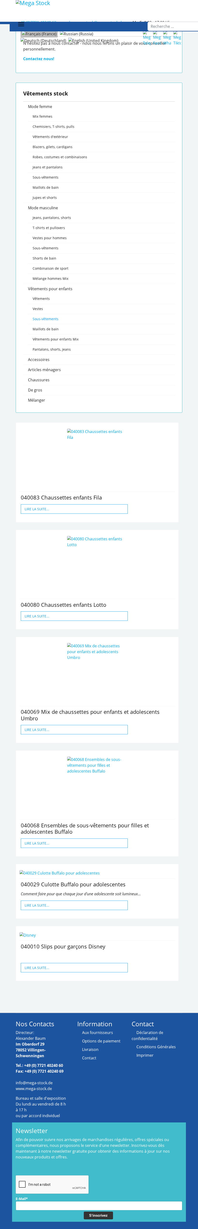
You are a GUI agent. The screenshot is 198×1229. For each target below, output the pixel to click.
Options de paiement (101, 1041)
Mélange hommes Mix (50, 278)
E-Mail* (22, 1198)
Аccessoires (39, 359)
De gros (35, 390)
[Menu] (21, 24)
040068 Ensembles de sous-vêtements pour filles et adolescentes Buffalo (85, 828)
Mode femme (40, 106)
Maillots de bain (46, 187)
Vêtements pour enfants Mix (55, 339)
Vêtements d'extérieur (50, 136)
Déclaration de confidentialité (147, 1035)
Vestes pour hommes (50, 238)
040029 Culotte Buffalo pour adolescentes (73, 884)
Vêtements (41, 298)
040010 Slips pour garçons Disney (63, 946)
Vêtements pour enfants (50, 288)
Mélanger (36, 400)
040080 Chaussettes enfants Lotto (63, 604)
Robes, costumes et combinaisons (60, 157)
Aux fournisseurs (97, 1032)
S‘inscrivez (98, 1215)
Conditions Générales (156, 1046)
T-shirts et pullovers (49, 227)
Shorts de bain (44, 258)
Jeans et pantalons (48, 167)
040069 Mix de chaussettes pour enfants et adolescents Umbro (90, 715)
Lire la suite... (37, 509)
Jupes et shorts (45, 197)
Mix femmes (42, 116)
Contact (89, 1058)
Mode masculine (43, 207)
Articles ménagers (44, 369)
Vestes (38, 308)
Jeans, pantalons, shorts (52, 217)
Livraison (90, 1049)
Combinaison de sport (50, 268)
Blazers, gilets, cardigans (52, 147)
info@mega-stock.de (34, 1082)
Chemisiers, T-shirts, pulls (53, 126)
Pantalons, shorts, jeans (52, 349)
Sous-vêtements (45, 177)
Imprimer (145, 1055)
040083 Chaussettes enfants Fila (61, 497)
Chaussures (39, 380)
